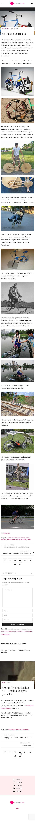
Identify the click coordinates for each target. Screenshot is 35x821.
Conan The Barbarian (14, 729)
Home (17, 808)
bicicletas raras (20, 538)
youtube (19, 791)
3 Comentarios (10, 573)
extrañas (23, 539)
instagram (19, 779)
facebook (19, 782)
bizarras (3, 539)
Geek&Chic (5, 28)
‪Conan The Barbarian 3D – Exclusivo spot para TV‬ (15, 691)
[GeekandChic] (17, 4)
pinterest (19, 788)
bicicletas (11, 538)
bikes (27, 538)
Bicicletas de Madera (24, 650)
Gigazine (6, 533)
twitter (19, 785)
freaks (29, 539)
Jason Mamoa (25, 729)
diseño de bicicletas (13, 539)
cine (3, 682)
